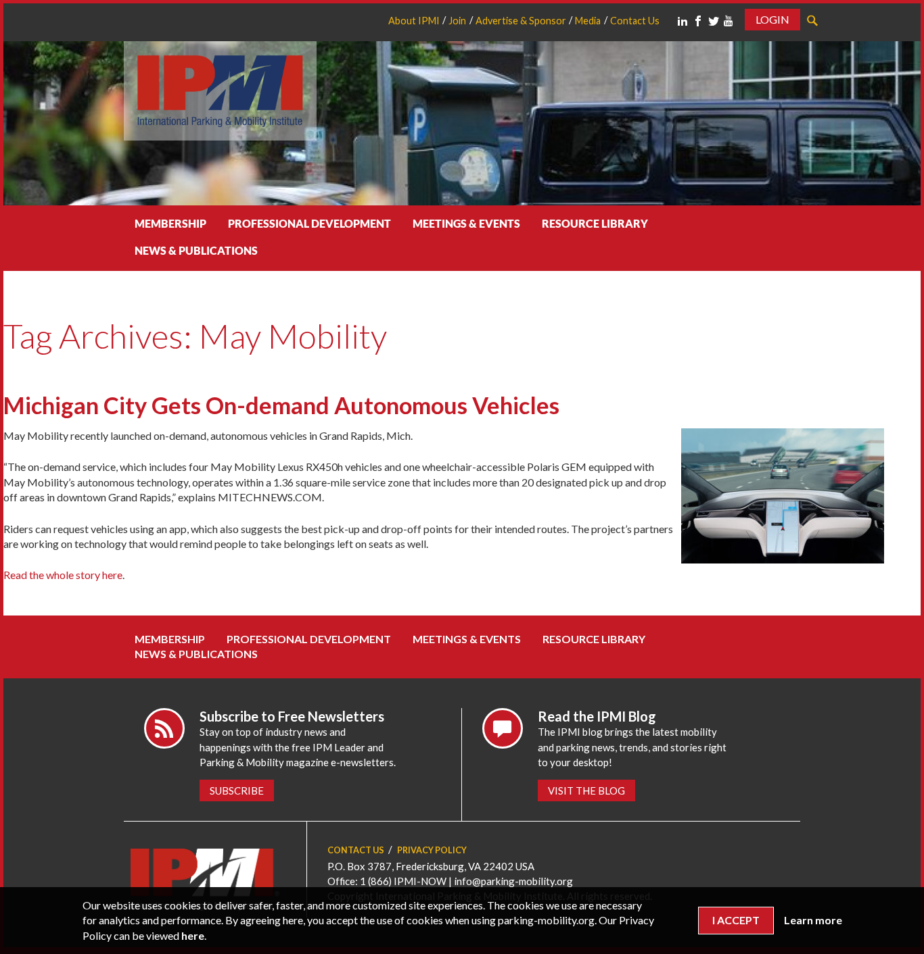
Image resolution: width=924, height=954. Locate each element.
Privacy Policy (432, 850)
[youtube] (728, 21)
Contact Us (635, 20)
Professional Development (309, 223)
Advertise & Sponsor (521, 20)
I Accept (736, 919)
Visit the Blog (586, 790)
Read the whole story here (62, 574)
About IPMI (414, 20)
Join (457, 20)
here (192, 935)
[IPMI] (220, 88)
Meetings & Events (466, 223)
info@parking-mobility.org (513, 881)
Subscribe (237, 790)
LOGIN (772, 19)
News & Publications (196, 250)
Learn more (813, 919)
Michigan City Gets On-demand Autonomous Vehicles (281, 405)
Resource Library (595, 223)
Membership (170, 223)
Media (588, 20)
